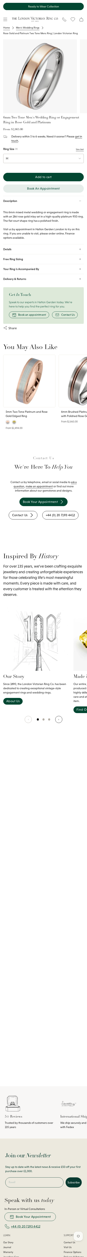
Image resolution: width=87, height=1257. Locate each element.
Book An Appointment (43, 188)
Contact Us (68, 314)
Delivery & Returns (14, 279)
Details (7, 249)
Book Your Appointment (33, 1216)
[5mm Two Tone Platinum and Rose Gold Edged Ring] (29, 381)
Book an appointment (32, 314)
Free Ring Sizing (13, 259)
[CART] (81, 19)
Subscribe (74, 1182)
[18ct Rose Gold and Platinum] (7, 422)
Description (10, 201)
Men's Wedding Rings (27, 27)
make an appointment (39, 486)
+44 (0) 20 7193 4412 (25, 1226)
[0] (38, 721)
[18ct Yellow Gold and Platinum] (14, 422)
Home (6, 27)
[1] (43, 721)
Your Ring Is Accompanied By (21, 269)
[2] (49, 721)
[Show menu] (5, 19)
